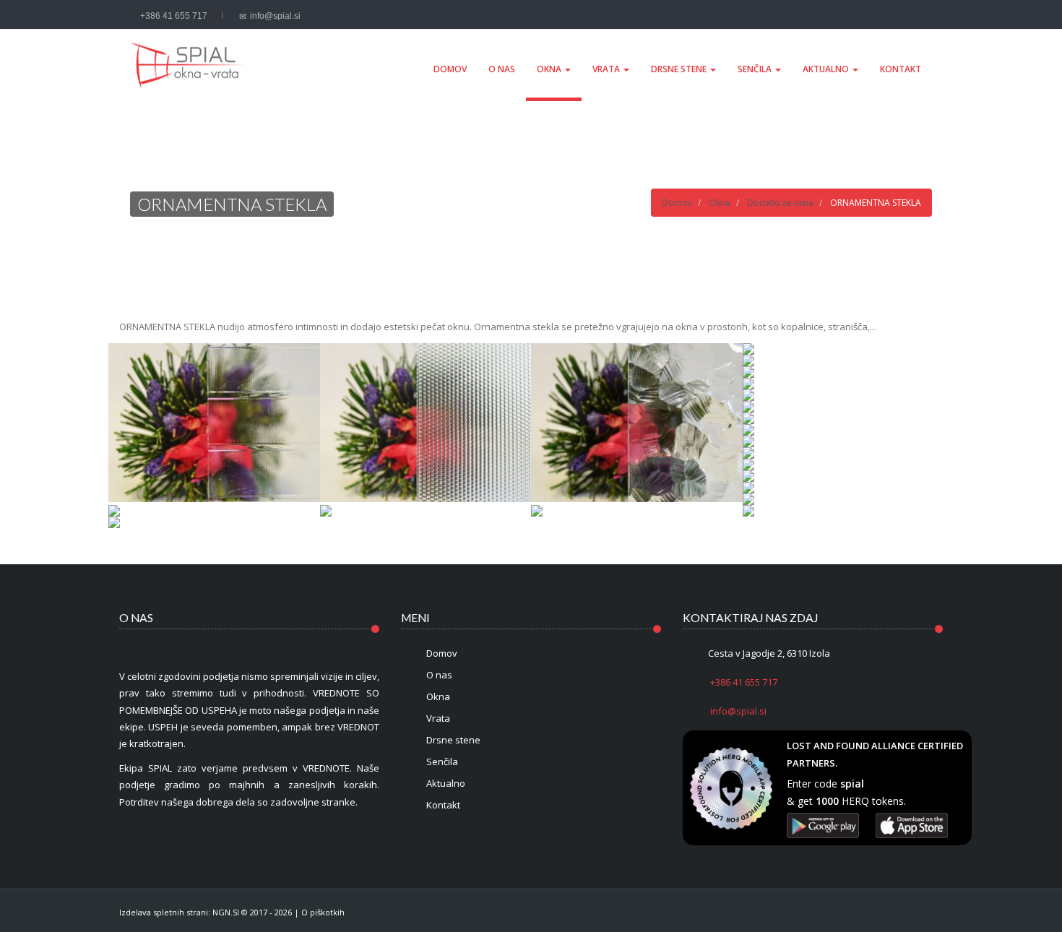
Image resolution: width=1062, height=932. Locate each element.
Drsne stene (680, 69)
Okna (550, 69)
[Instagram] (925, 16)
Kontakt (900, 69)
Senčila (756, 69)
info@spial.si (275, 16)
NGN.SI (225, 912)
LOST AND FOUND (828, 745)
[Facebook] (909, 16)
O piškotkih (323, 912)
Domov (450, 69)
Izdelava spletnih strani (163, 912)
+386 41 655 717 (173, 16)
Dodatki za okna (780, 203)
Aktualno (827, 69)
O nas (501, 69)
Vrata (607, 69)
